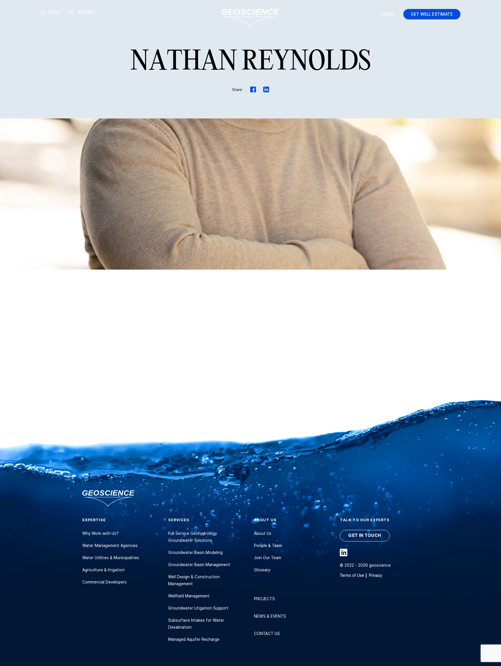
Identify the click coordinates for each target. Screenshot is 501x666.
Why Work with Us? (100, 533)
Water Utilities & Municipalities (110, 557)
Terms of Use (352, 575)
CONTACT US (267, 633)
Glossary (262, 569)
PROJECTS (264, 598)
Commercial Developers (104, 582)
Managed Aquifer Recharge (193, 639)
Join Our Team (267, 557)
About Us (262, 533)
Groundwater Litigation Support (198, 608)
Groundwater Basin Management (199, 564)
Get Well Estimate (432, 14)
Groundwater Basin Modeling (195, 552)
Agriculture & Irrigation (103, 569)
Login (387, 14)
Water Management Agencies (110, 545)
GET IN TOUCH (364, 535)
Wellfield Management (189, 596)
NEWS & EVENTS (270, 616)
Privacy (375, 575)
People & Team (268, 545)
